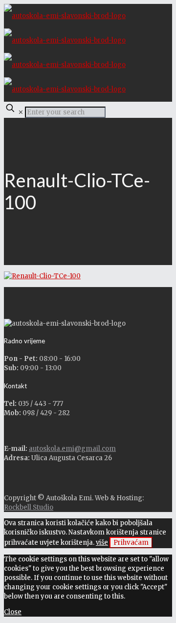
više (102, 542)
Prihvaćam (131, 542)
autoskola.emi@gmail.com (72, 449)
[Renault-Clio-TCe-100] (42, 276)
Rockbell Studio (28, 507)
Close (13, 612)
